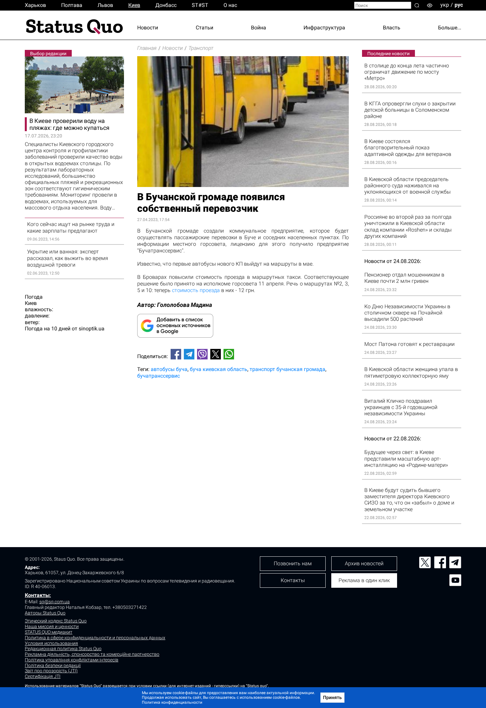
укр (444, 5)
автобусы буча (169, 369)
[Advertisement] (243, 406)
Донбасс (166, 5)
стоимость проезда (196, 290)
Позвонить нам (293, 563)
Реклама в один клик (364, 580)
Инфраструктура (324, 27)
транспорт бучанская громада (287, 369)
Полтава (71, 5)
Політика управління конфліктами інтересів (71, 659)
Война (258, 27)
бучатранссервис (158, 376)
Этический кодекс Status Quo (56, 620)
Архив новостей (364, 563)
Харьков (35, 5)
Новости (147, 27)
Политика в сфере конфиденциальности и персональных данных (95, 637)
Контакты (37, 595)
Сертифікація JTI (43, 676)
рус (459, 5)
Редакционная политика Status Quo (63, 648)
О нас (230, 5)
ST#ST (200, 5)
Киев (134, 5)
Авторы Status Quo (45, 612)
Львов (105, 5)
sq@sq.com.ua (54, 601)
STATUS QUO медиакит (48, 632)
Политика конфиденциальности (172, 702)
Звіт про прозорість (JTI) (51, 670)
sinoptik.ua (91, 328)
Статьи (204, 27)
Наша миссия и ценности (52, 626)
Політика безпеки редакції (53, 665)
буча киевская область (218, 369)
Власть (391, 27)
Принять (332, 697)
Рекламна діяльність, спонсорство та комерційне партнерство (92, 654)
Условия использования (51, 643)
